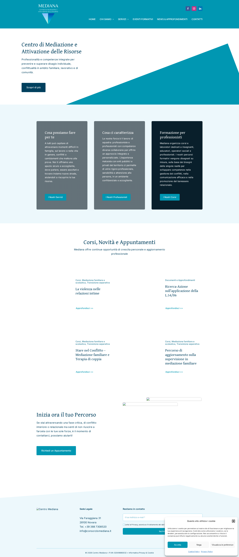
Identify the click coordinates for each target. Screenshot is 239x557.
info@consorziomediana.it (95, 531)
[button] (233, 521)
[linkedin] (200, 8)
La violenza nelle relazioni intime (88, 291)
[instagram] (194, 8)
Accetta (177, 545)
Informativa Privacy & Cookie (141, 553)
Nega (199, 545)
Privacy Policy (207, 552)
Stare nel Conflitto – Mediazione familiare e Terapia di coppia (92, 354)
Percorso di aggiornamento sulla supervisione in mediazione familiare (181, 356)
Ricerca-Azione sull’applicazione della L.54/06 (181, 291)
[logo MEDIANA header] (48, 4)
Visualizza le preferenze (222, 545)
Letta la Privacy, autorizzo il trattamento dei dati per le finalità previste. (154, 525)
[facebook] (188, 8)
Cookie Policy (194, 552)
